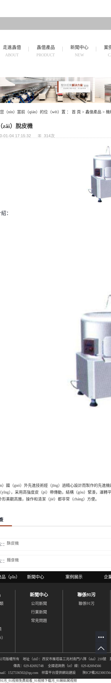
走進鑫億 (12, 51)
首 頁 (76, 112)
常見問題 (39, 620)
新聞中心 (79, 51)
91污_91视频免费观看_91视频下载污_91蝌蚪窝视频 (38, 681)
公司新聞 (39, 603)
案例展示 (74, 577)
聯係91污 (86, 603)
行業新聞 (39, 612)
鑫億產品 (45, 51)
